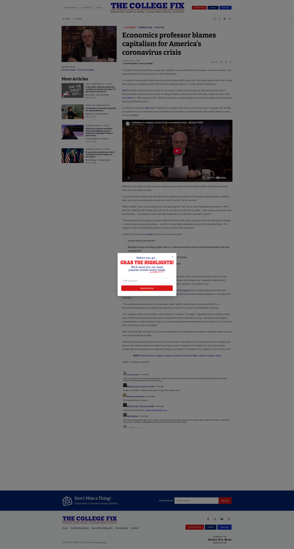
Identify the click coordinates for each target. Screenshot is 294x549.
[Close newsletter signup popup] (172, 257)
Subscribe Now (147, 288)
